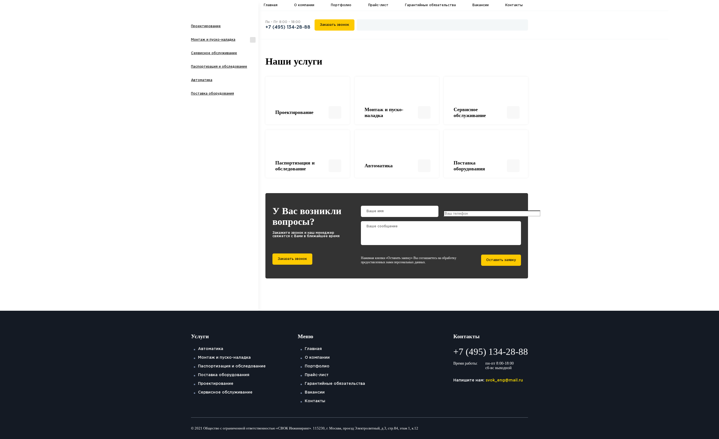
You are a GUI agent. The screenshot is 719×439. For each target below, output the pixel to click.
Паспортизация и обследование (219, 66)
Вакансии (480, 5)
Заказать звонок (334, 24)
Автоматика (201, 80)
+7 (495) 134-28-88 (287, 27)
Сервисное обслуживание (214, 53)
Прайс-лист (378, 5)
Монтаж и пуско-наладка (213, 39)
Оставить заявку (501, 260)
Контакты (514, 5)
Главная (270, 5)
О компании (304, 5)
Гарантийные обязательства (430, 5)
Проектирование (206, 26)
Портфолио (341, 5)
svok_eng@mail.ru (504, 380)
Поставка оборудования (212, 93)
